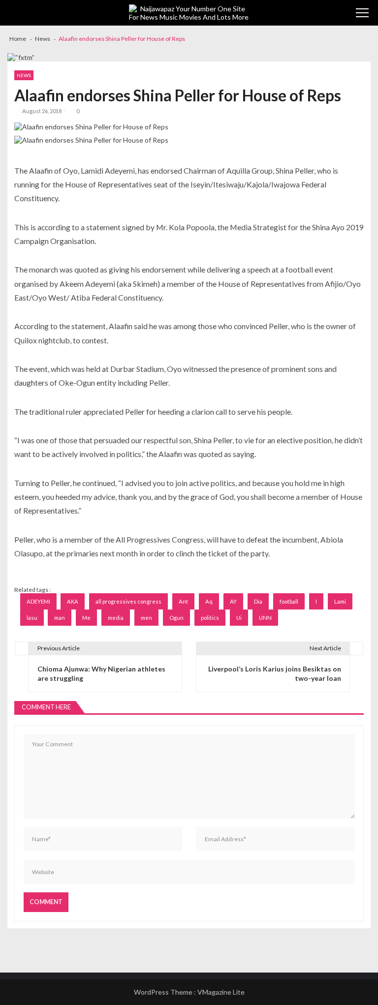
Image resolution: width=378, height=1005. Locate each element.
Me (86, 617)
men (146, 617)
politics (210, 617)
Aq (209, 601)
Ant (183, 601)
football (289, 601)
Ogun (176, 617)
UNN (265, 617)
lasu (32, 617)
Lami (340, 601)
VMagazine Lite (221, 992)
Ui (239, 617)
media (116, 617)
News (24, 75)
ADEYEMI (38, 601)
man (59, 617)
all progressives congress (128, 601)
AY (233, 601)
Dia (258, 601)
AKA (72, 601)
